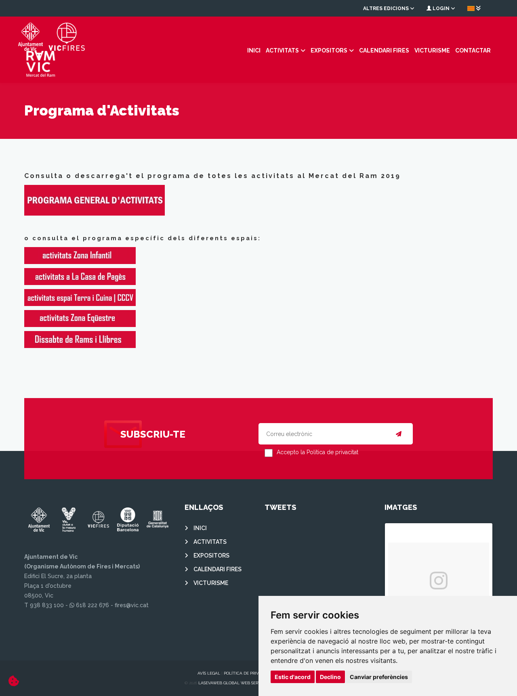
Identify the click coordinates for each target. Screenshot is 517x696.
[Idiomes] (474, 8)
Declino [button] (330, 676)
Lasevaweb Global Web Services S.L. (237, 683)
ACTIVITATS (282, 50)
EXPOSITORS (329, 50)
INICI (254, 50)
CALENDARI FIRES (384, 50)
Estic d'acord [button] (293, 676)
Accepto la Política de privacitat (317, 452)
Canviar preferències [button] (379, 676)
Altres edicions (386, 8)
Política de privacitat (248, 673)
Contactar (473, 50)
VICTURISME (432, 50)
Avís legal (209, 673)
